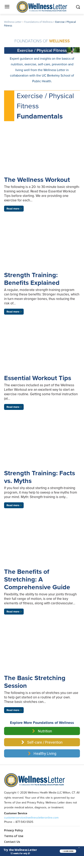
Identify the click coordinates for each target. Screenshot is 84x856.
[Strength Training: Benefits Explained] (42, 246)
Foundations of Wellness (38, 22)
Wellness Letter (13, 22)
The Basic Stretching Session (34, 681)
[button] (20, 850)
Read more (13, 209)
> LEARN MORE (67, 851)
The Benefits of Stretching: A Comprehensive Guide (37, 579)
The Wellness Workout (37, 179)
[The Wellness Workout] (42, 151)
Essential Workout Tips (37, 378)
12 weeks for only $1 (20, 853)
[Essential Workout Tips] (42, 349)
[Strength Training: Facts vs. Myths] (42, 444)
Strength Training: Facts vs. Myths (39, 477)
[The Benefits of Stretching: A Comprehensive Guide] (42, 543)
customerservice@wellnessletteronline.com (31, 817)
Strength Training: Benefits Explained (32, 279)
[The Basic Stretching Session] (42, 649)
